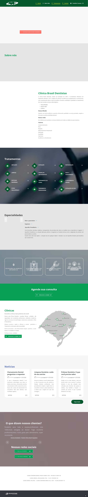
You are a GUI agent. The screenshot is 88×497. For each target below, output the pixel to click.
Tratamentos (57, 3)
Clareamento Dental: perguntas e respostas (16, 373)
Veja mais (77, 402)
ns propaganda (17, 377)
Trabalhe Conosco (77, 3)
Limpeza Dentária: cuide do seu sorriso (44, 373)
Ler (26, 395)
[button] (7, 441)
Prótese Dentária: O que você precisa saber (70, 373)
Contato (66, 3)
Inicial (39, 3)
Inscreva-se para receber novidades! (31, 32)
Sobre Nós (47, 3)
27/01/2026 (24, 377)
